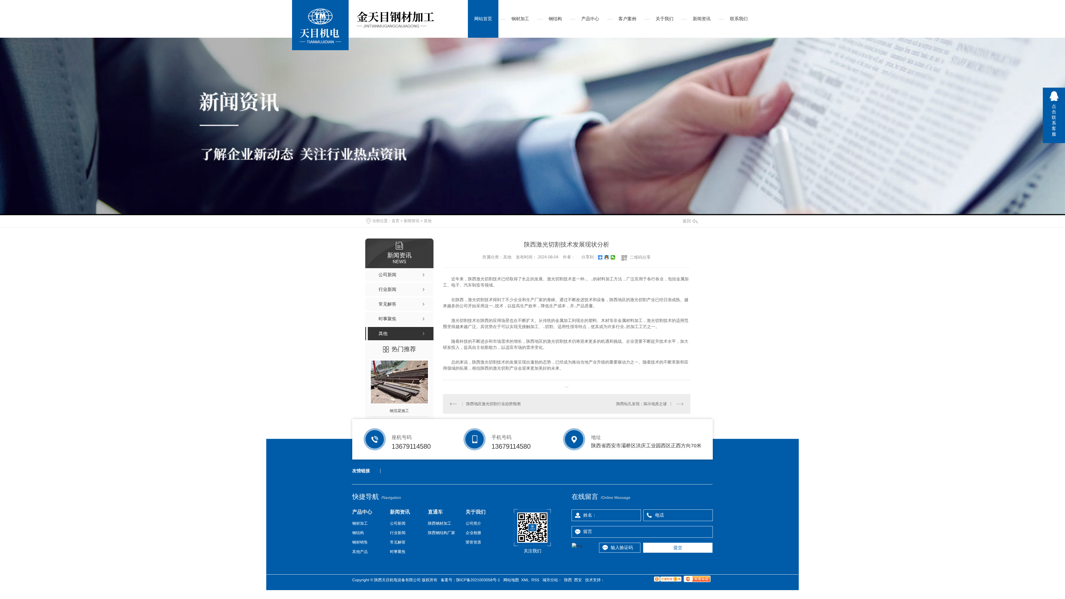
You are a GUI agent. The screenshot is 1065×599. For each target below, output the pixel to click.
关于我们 (664, 18)
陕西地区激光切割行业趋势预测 (493, 404)
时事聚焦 (397, 551)
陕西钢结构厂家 (441, 533)
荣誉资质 (473, 542)
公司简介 (473, 523)
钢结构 (555, 18)
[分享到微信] (613, 257)
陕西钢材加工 (439, 523)
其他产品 (360, 551)
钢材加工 (520, 18)
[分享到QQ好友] (606, 257)
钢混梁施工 (399, 410)
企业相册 (473, 533)
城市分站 (550, 580)
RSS (535, 580)
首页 (395, 221)
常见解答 (397, 542)
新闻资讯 (702, 18)
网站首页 (483, 18)
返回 (687, 221)
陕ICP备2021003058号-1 (478, 580)
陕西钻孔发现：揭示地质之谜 (641, 404)
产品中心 (590, 18)
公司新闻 (397, 523)
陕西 (568, 580)
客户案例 (627, 18)
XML (525, 580)
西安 (578, 580)
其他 (428, 221)
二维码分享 (640, 257)
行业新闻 (397, 533)
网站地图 (511, 580)
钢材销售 (360, 542)
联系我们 (739, 18)
